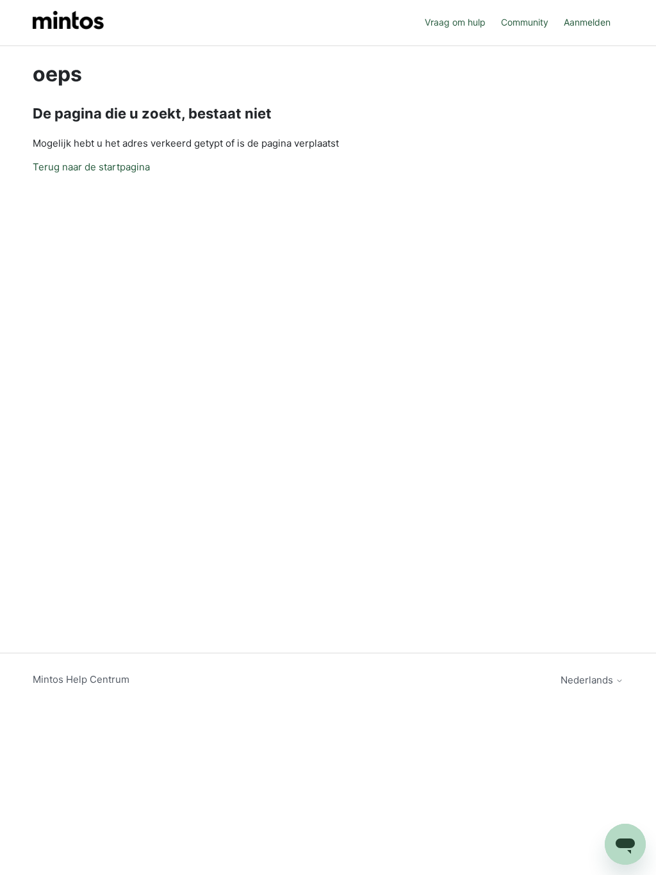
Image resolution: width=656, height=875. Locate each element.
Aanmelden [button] (587, 22)
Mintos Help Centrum (81, 679)
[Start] (68, 23)
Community (524, 22)
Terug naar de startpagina (91, 167)
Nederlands (588, 680)
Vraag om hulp (455, 22)
